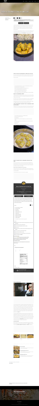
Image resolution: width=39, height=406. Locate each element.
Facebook (18, 324)
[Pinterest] (20, 401)
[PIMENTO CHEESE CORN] (30, 336)
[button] (38, 1)
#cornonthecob (20, 237)
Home (23, 1)
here (28, 323)
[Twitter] (19, 401)
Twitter (25, 324)
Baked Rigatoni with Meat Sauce (23, 354)
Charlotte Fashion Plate (21, 191)
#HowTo (15, 239)
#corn (22, 237)
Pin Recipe (28, 196)
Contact (35, 1)
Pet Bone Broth (21, 318)
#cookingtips (17, 239)
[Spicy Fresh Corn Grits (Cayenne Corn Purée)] (23, 336)
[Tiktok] (21, 401)
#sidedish (19, 240)
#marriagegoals (15, 240)
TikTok (23, 324)
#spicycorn (18, 238)
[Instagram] (18, 401)
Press (32, 1)
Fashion (30, 1)
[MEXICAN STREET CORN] (17, 336)
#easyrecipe (26, 238)
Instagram (21, 324)
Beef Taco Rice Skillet (22, 346)
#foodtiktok (23, 238)
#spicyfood (21, 238)
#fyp (14, 238)
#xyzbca (16, 238)
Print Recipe (19, 196)
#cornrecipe (25, 237)
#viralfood (27, 237)
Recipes (26, 1)
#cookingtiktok (20, 239)
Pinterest (28, 324)
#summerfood (24, 239)
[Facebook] (17, 401)
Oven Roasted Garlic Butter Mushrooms (24, 350)
